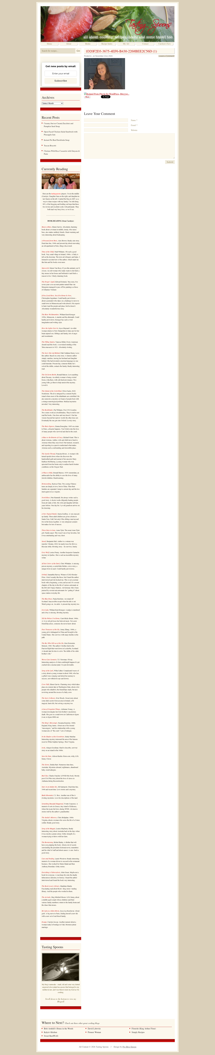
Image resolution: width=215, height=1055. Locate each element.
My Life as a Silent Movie (50, 911)
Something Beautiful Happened (52, 803)
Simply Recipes (138, 1032)
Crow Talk (45, 684)
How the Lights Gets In (50, 328)
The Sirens (45, 764)
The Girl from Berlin (49, 374)
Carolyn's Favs (164, 43)
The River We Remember (50, 314)
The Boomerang (47, 842)
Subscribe (60, 80)
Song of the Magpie (48, 828)
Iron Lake (45, 610)
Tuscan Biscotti (50, 145)
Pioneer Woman (94, 1032)
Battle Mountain (47, 795)
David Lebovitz (94, 1028)
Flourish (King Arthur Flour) (144, 1028)
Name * (134, 120)
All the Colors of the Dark (51, 563)
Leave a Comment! (166, 56)
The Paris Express (48, 426)
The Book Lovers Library (50, 886)
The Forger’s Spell (48, 282)
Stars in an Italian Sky (49, 787)
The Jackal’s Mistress (49, 817)
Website (134, 130)
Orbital (44, 574)
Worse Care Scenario (49, 659)
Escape (44, 922)
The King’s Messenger (49, 723)
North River (46, 497)
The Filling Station (48, 342)
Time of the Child (48, 251)
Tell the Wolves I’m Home (51, 618)
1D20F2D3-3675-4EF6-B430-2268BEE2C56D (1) (121, 51)
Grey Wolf (45, 552)
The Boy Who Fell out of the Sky (53, 643)
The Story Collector (48, 698)
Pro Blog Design (129, 1046)
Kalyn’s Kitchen (50, 1032)
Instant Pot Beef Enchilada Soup (56, 140)
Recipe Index (107, 43)
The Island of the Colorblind (51, 391)
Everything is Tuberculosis (51, 872)
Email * (134, 125)
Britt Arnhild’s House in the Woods (58, 1028)
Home (49, 43)
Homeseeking (46, 484)
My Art (126, 43)
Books (87, 43)
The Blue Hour (47, 599)
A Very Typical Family (49, 514)
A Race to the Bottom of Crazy (52, 437)
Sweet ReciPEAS (51, 1035)
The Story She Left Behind (51, 353)
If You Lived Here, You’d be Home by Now (56, 295)
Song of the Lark (47, 670)
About (68, 43)
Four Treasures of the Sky (51, 629)
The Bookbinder (47, 410)
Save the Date (46, 756)
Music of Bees (46, 227)
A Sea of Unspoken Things (51, 709)
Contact (145, 43)
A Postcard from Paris (49, 240)
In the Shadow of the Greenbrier (53, 736)
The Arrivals (46, 897)
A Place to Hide (47, 472)
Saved (44, 541)
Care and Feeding (48, 858)
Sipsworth (45, 268)
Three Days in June (48, 530)
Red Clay (45, 775)
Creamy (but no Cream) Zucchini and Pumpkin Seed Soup (58, 125)
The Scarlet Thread (48, 453)
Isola (43, 747)
